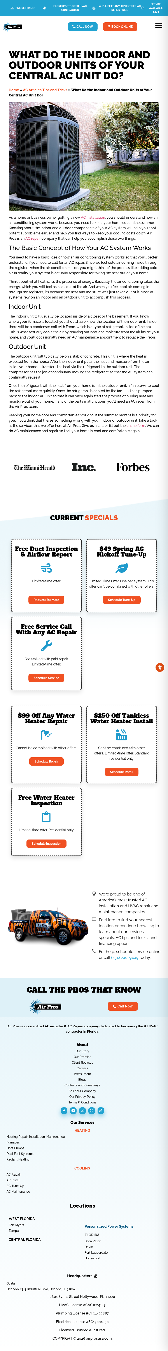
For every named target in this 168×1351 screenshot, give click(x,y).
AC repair (33, 238)
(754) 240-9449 (124, 957)
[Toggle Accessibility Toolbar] (160, 667)
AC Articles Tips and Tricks (45, 90)
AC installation (93, 217)
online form (135, 426)
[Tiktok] (101, 1110)
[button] (159, 26)
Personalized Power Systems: (109, 1226)
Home (14, 90)
